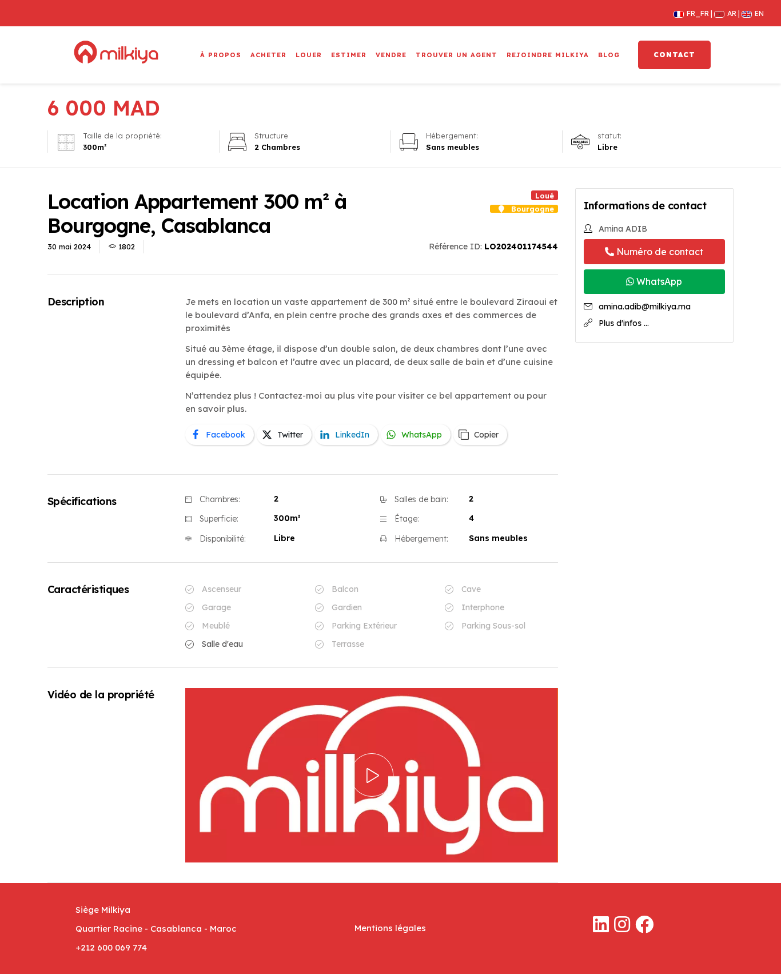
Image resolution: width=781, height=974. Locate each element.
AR (729, 13)
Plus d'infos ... (624, 323)
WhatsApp (658, 281)
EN (754, 13)
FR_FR (694, 13)
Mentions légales (390, 928)
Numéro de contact (658, 251)
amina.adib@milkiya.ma (645, 306)
